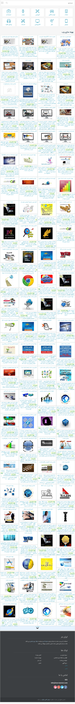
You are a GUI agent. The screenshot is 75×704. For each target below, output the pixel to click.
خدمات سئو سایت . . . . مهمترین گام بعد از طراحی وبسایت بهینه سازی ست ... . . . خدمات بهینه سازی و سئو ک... (66, 189)
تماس (40, 663)
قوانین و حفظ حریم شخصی (60, 658)
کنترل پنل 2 (38, 655)
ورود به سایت (38, 658)
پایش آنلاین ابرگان (46, 700)
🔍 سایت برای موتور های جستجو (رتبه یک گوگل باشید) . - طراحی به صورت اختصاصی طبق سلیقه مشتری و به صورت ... (10, 138)
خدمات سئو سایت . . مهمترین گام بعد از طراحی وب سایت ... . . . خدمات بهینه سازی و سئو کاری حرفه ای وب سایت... (28, 162)
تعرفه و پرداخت (63, 660)
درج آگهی (64, 663)
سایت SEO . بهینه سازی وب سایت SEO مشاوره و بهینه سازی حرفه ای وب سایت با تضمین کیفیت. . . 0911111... (46, 496)
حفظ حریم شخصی (34, 641)
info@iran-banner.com (59, 683)
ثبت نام (39, 660)
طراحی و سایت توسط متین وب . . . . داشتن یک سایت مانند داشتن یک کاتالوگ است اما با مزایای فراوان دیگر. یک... (9, 567)
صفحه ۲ (37, 627)
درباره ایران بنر (63, 655)
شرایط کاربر (45, 641)
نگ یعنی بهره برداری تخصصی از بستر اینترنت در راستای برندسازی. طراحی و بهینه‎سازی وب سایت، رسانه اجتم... (28, 140)
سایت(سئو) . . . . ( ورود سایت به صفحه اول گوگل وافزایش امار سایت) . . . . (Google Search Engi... (28, 236)
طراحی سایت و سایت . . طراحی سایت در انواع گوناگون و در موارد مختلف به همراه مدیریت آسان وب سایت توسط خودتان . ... (9, 590)
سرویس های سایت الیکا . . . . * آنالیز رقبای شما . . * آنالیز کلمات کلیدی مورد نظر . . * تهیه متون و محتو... (65, 306)
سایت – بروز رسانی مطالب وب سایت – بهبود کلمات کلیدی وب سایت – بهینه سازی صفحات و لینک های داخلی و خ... (28, 613)
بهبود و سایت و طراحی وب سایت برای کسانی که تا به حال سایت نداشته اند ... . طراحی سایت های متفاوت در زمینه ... (47, 614)
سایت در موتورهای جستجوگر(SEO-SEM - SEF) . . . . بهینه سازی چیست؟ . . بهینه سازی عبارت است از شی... (9, 447)
